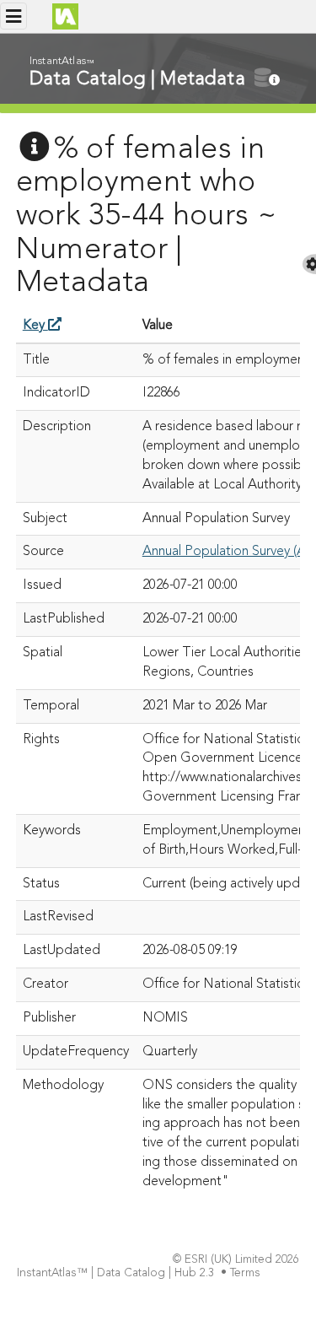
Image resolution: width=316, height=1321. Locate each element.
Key (35, 325)
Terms (245, 1273)
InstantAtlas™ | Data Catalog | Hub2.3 (115, 1273)
